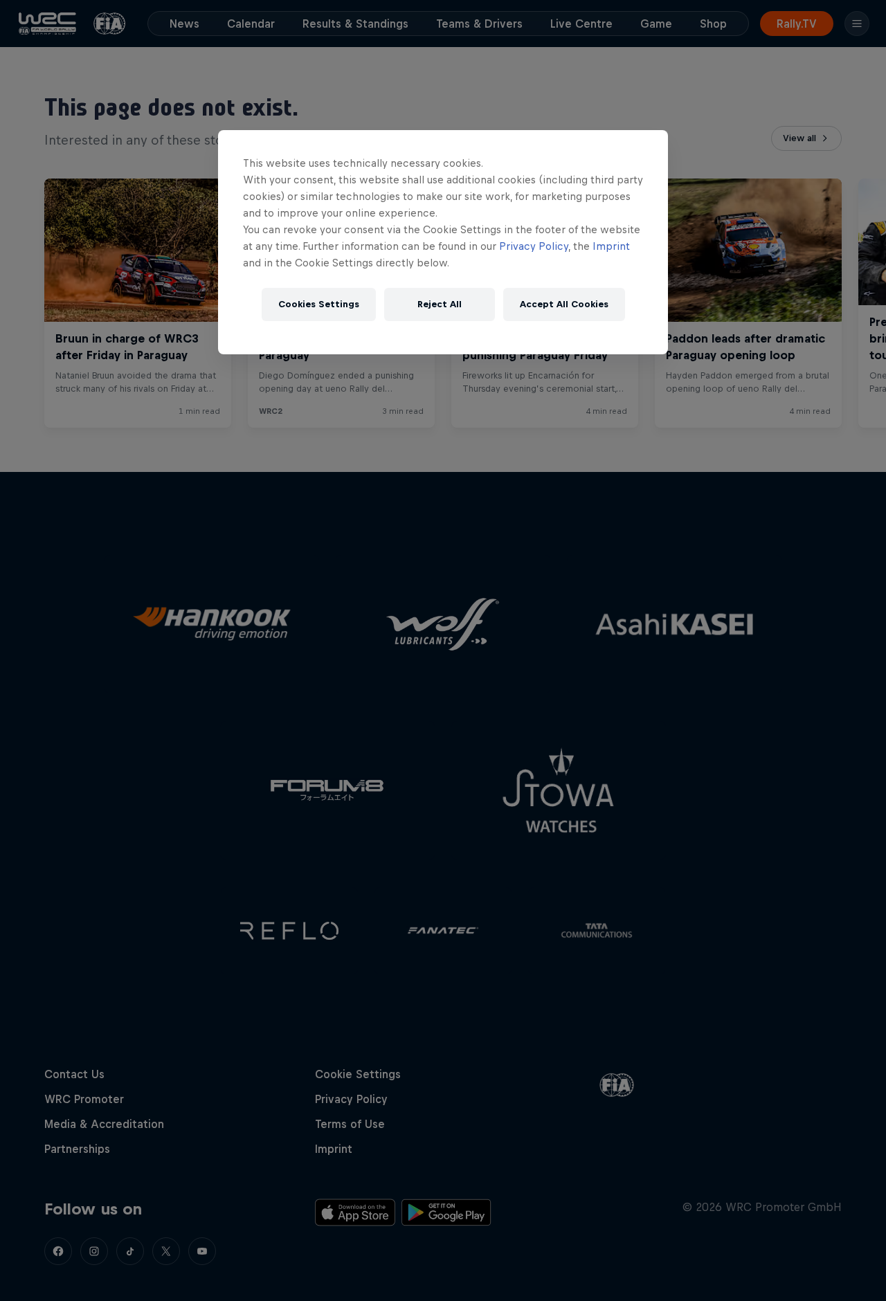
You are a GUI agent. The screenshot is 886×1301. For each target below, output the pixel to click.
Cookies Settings (318, 304)
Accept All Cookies (564, 304)
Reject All (439, 304)
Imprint (611, 246)
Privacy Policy (533, 246)
